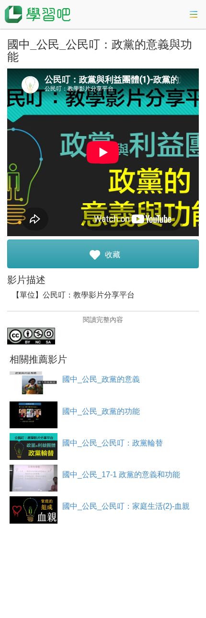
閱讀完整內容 (103, 319)
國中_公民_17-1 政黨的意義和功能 (121, 474)
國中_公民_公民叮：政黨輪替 (112, 443)
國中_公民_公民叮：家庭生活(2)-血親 (126, 506)
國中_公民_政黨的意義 (101, 379)
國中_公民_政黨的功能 (101, 411)
